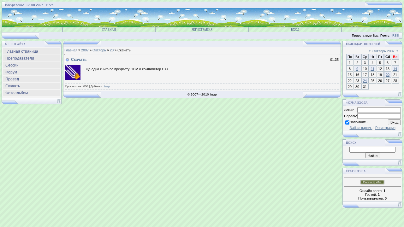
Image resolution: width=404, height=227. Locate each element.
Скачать (12, 86)
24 (365, 81)
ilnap (107, 86)
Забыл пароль (361, 128)
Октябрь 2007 (383, 51)
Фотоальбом (16, 93)
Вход (295, 29)
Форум (11, 72)
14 (395, 69)
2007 (85, 50)
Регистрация (202, 29)
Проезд (12, 79)
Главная (109, 29)
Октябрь (99, 50)
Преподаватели (19, 58)
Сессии (12, 65)
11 (372, 69)
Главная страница (21, 51)
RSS (395, 35)
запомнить (358, 122)
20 (112, 50)
